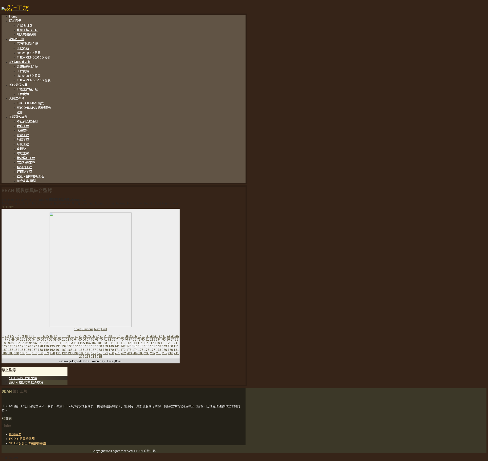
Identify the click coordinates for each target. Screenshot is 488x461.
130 (52, 346)
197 (93, 353)
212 (81, 356)
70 (101, 339)
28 (101, 336)
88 (176, 339)
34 (126, 336)
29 (106, 336)
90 (10, 343)
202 (123, 353)
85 (164, 339)
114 (134, 343)
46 (177, 336)
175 (140, 349)
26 (93, 336)
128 (40, 346)
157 (34, 349)
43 (164, 336)
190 (52, 353)
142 (123, 346)
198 (99, 353)
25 (89, 336)
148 (158, 346)
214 (93, 356)
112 (122, 343)
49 (13, 339)
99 (47, 343)
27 (97, 336)
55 (38, 339)
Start (77, 329)
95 (31, 343)
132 (64, 346)
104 (76, 343)
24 (85, 336)
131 (58, 346)
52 (25, 339)
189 (46, 353)
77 (130, 339)
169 (105, 349)
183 (11, 353)
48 (8, 339)
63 (71, 339)
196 (87, 353)
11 (30, 336)
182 (5, 353)
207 (152, 353)
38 (143, 336)
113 (128, 343)
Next (97, 329)
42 (160, 336)
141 (117, 346)
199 (105, 353)
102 (64, 343)
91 (14, 343)
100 (52, 343)
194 (76, 353)
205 (141, 353)
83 (155, 339)
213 (87, 356)
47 (4, 339)
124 (16, 346)
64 (76, 339)
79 (138, 339)
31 (114, 336)
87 (172, 339)
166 (87, 349)
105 (82, 343)
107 (94, 343)
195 (81, 353)
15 (47, 336)
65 (80, 339)
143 (129, 346)
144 (134, 346)
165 (81, 349)
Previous (87, 329)
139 (105, 346)
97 (39, 343)
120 (168, 343)
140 (111, 346)
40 (152, 336)
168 (99, 349)
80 (143, 339)
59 (55, 339)
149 (164, 346)
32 (118, 336)
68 (92, 339)
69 (97, 339)
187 (34, 353)
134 (75, 346)
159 (46, 349)
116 (145, 343)
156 (28, 349)
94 (26, 343)
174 (134, 349)
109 (105, 343)
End (104, 329)
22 (76, 336)
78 (134, 339)
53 (29, 339)
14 (43, 336)
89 (5, 343)
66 (84, 339)
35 (131, 336)
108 (100, 343)
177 (152, 349)
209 (164, 353)
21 (72, 336)
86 (168, 339)
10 (26, 336)
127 (34, 346)
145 (140, 346)
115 (140, 343)
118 (157, 343)
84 (159, 339)
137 (93, 346)
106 (88, 343)
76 (126, 339)
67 (88, 339)
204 (135, 353)
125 (22, 346)
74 (118, 339)
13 (38, 336)
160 (52, 349)
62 (67, 339)
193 (70, 353)
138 (99, 346)
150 (170, 346)
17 (55, 336)
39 (147, 336)
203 (129, 353)
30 (110, 336)
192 (64, 353)
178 (158, 349)
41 (156, 336)
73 (113, 339)
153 (10, 349)
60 (59, 339)
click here (8, 206)
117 (151, 343)
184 (16, 353)
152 (4, 349)
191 (58, 353)
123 (10, 346)
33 (122, 336)
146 (146, 346)
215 (99, 356)
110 (111, 343)
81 (147, 339)
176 (146, 349)
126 (28, 346)
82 (151, 339)
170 (111, 349)
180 (170, 349)
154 (16, 349)
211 (176, 353)
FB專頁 (7, 418)
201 (117, 353)
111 (117, 343)
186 (28, 353)
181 (176, 349)
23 (80, 336)
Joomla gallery (68, 360)
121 (174, 343)
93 (22, 343)
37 (139, 336)
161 (58, 349)
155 (22, 349)
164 (75, 349)
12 (34, 336)
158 (40, 349)
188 (40, 353)
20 (68, 336)
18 (59, 336)
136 (87, 346)
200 (111, 353)
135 (81, 346)
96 (35, 343)
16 (51, 336)
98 (43, 343)
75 (122, 339)
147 (152, 346)
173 (129, 349)
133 (69, 346)
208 (158, 353)
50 (17, 339)
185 (22, 353)
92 (18, 343)
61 (63, 339)
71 (105, 339)
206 (146, 353)
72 (109, 339)
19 (64, 336)
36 (135, 336)
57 (46, 339)
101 (58, 343)
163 (69, 349)
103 (70, 343)
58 (50, 339)
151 (176, 346)
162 (64, 349)
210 (170, 353)
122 (4, 346)
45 (173, 336)
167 (93, 349)
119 (163, 343)
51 (21, 339)
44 (168, 336)
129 (46, 346)
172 (123, 349)
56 (42, 339)
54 (34, 339)
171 (117, 349)
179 (164, 349)
